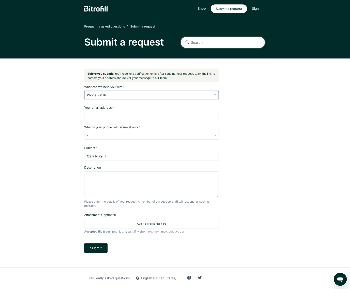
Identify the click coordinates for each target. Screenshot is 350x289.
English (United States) (158, 278)
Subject (89, 148)
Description (92, 167)
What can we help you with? (104, 87)
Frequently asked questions (104, 26)
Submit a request (229, 9)
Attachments (100, 215)
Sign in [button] (257, 8)
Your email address (98, 107)
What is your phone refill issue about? (111, 127)
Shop (202, 8)
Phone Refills (97, 95)
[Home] (96, 9)
